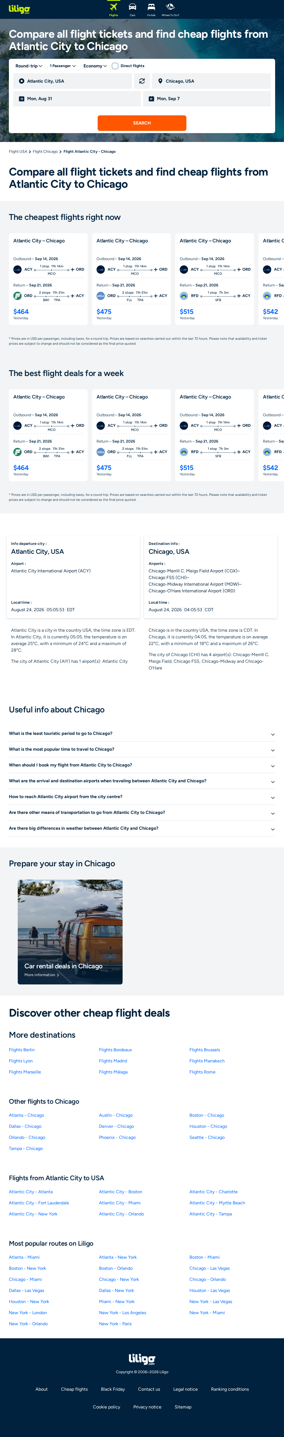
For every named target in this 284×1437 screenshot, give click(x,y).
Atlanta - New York (118, 1257)
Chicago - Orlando (207, 1279)
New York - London (28, 1312)
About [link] (42, 1389)
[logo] (19, 9)
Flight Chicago (45, 151)
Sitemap (183, 1407)
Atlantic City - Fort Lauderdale (39, 1202)
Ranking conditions (230, 1389)
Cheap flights (74, 1389)
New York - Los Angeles (122, 1312)
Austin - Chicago (116, 1115)
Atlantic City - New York (33, 1214)
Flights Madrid (113, 1060)
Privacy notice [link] (147, 1407)
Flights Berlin (22, 1049)
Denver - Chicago (116, 1126)
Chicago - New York (119, 1279)
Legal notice (185, 1389)
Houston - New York (29, 1301)
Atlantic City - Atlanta (31, 1191)
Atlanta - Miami (24, 1257)
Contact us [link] (149, 1389)
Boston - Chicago (206, 1115)
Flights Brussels (204, 1049)
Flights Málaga (113, 1072)
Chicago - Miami (25, 1279)
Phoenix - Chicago (117, 1137)
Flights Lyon (21, 1060)
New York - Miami (207, 1312)
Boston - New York (27, 1268)
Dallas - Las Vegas (26, 1290)
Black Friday (113, 1389)
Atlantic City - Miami (120, 1202)
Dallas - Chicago (25, 1126)
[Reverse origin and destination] (142, 81)
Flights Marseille (25, 1072)
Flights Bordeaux (115, 1049)
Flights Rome (202, 1072)
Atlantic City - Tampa (210, 1214)
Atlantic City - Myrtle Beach (217, 1202)
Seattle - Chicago (207, 1137)
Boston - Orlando (116, 1268)
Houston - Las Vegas (209, 1290)
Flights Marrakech (207, 1060)
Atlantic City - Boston (120, 1191)
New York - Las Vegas (210, 1301)
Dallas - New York (116, 1290)
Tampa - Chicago (26, 1148)
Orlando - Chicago (27, 1137)
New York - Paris (115, 1323)
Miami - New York (117, 1301)
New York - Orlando (28, 1323)
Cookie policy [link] (106, 1407)
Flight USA (18, 151)
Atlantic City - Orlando (121, 1214)
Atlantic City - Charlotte (213, 1191)
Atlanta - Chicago (26, 1115)
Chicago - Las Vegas (209, 1268)
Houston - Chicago (208, 1126)
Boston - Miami (204, 1257)
